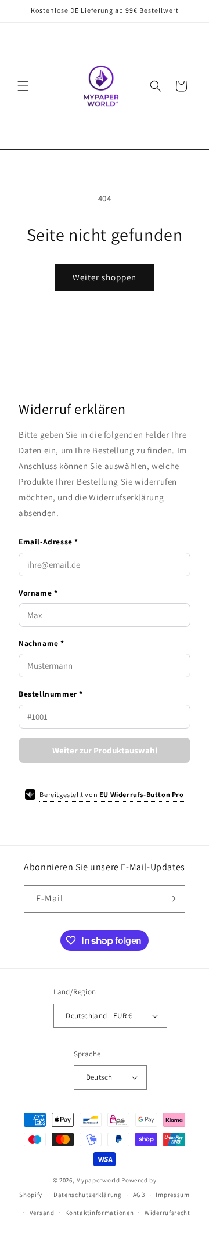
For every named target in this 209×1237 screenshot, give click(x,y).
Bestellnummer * (51, 693)
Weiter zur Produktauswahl (104, 750)
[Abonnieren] (172, 899)
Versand (42, 1213)
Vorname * (38, 592)
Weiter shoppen (104, 277)
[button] (23, 86)
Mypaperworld (98, 1180)
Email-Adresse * (48, 541)
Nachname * (41, 643)
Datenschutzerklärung (87, 1195)
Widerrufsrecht (167, 1213)
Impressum (172, 1195)
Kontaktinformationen (99, 1213)
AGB (139, 1195)
